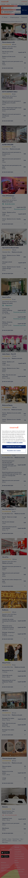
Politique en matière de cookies (15, 442)
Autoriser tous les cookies (14, 446)
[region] (14, 439)
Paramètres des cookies (14, 450)
